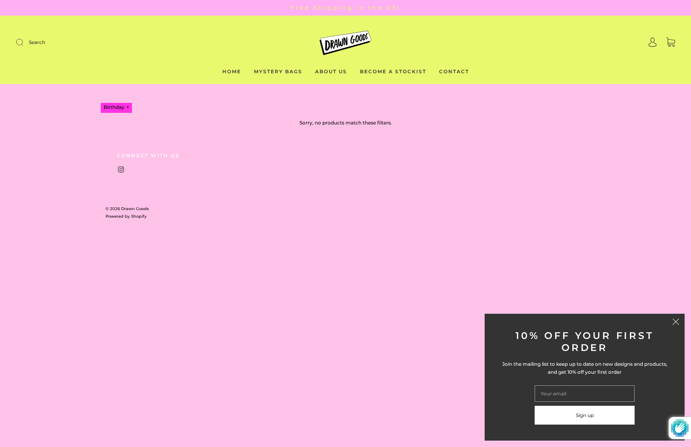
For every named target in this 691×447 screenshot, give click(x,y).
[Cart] (670, 43)
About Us (331, 71)
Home (231, 71)
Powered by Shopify (126, 216)
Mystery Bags (278, 71)
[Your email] (585, 393)
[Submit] (73, 42)
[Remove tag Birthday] (116, 108)
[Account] (653, 43)
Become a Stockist (393, 71)
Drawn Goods (135, 208)
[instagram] (121, 169)
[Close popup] (676, 322)
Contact (454, 71)
